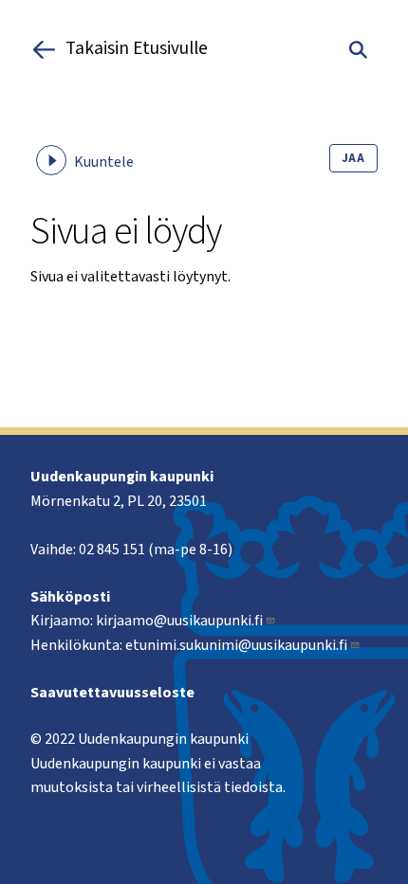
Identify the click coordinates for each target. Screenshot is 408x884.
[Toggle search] (358, 49)
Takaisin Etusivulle (136, 49)
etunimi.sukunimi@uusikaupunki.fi (236, 645)
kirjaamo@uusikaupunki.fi (179, 620)
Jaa (353, 158)
